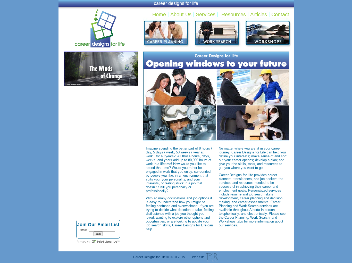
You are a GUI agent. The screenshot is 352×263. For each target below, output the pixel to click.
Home (159, 14)
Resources (233, 14)
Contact (280, 14)
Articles (258, 14)
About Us (180, 14)
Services (205, 14)
